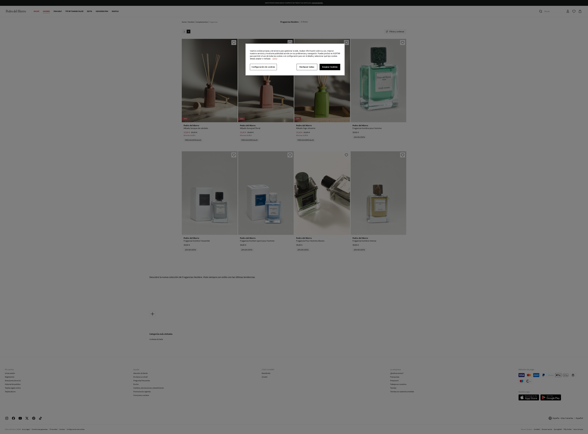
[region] (295, 59)
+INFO (274, 59)
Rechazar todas (307, 67)
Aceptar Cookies (330, 67)
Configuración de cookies (263, 67)
